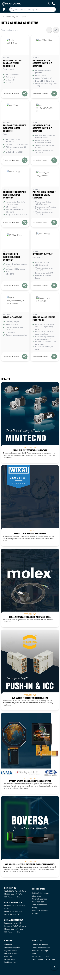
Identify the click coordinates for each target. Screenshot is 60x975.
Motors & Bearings (39, 899)
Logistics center (10, 950)
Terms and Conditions (40, 956)
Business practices (11, 953)
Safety (34, 907)
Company (8, 945)
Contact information (40, 945)
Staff (34, 953)
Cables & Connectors (40, 893)
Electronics (36, 896)
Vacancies (8, 956)
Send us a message (40, 950)
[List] (49, 30)
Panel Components (39, 905)
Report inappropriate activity (43, 959)
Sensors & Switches (40, 910)
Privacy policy (9, 959)
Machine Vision (38, 902)
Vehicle (35, 913)
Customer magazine (12, 948)
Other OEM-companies (41, 948)
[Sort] (56, 30)
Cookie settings (10, 962)
